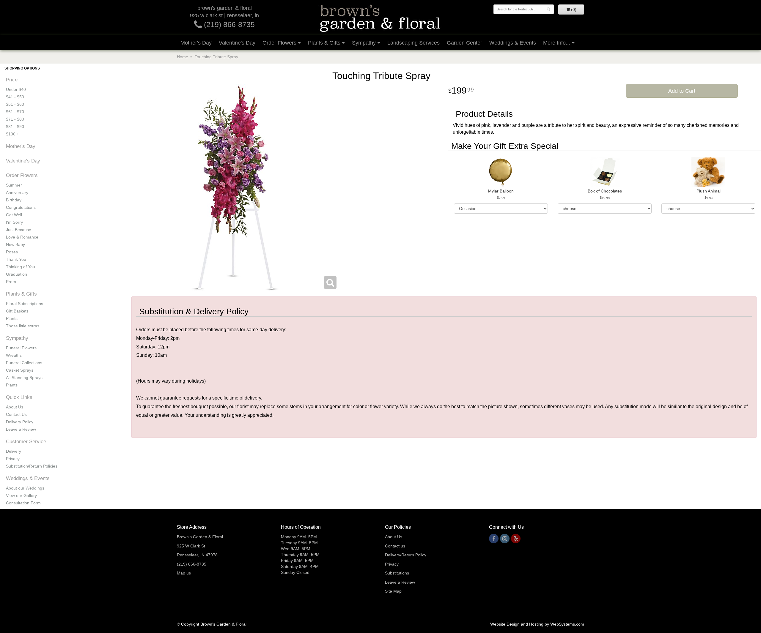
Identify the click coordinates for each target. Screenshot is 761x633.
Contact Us (16, 414)
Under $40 (16, 89)
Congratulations (21, 207)
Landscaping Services (413, 43)
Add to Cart (681, 91)
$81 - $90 (15, 126)
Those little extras (22, 325)
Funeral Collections (24, 362)
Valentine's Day (237, 43)
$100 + (12, 134)
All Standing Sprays (24, 377)
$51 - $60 (15, 104)
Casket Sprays (19, 370)
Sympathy (364, 43)
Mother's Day (196, 43)
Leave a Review (21, 429)
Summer (14, 185)
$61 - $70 (15, 111)
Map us (184, 573)
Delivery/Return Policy (405, 555)
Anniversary (17, 192)
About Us (14, 407)
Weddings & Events (512, 43)
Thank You (16, 259)
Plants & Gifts (324, 43)
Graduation (16, 274)
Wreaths (14, 355)
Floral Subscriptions (24, 303)
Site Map (393, 591)
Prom (11, 281)
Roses (12, 252)
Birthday (13, 200)
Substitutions (397, 573)
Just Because (18, 229)
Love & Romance (22, 237)
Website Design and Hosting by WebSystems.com (537, 624)
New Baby (15, 244)
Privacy (13, 458)
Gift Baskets (17, 311)
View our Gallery (21, 495)
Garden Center (464, 43)
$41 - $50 (15, 96)
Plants (12, 318)
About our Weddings (25, 488)
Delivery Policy (19, 421)
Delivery (13, 451)
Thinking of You (20, 266)
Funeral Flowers (21, 347)
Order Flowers (279, 43)
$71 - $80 (15, 119)
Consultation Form (23, 503)
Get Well (14, 214)
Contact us (395, 546)
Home (182, 56)
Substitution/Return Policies (31, 466)
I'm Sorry (14, 222)
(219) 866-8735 (228, 24)
